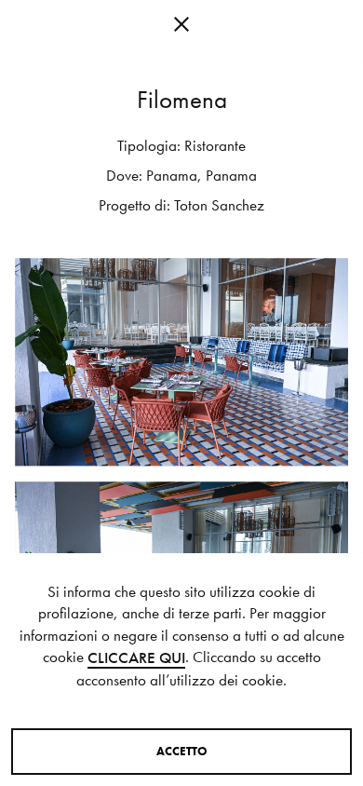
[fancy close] (181, 28)
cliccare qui (136, 658)
